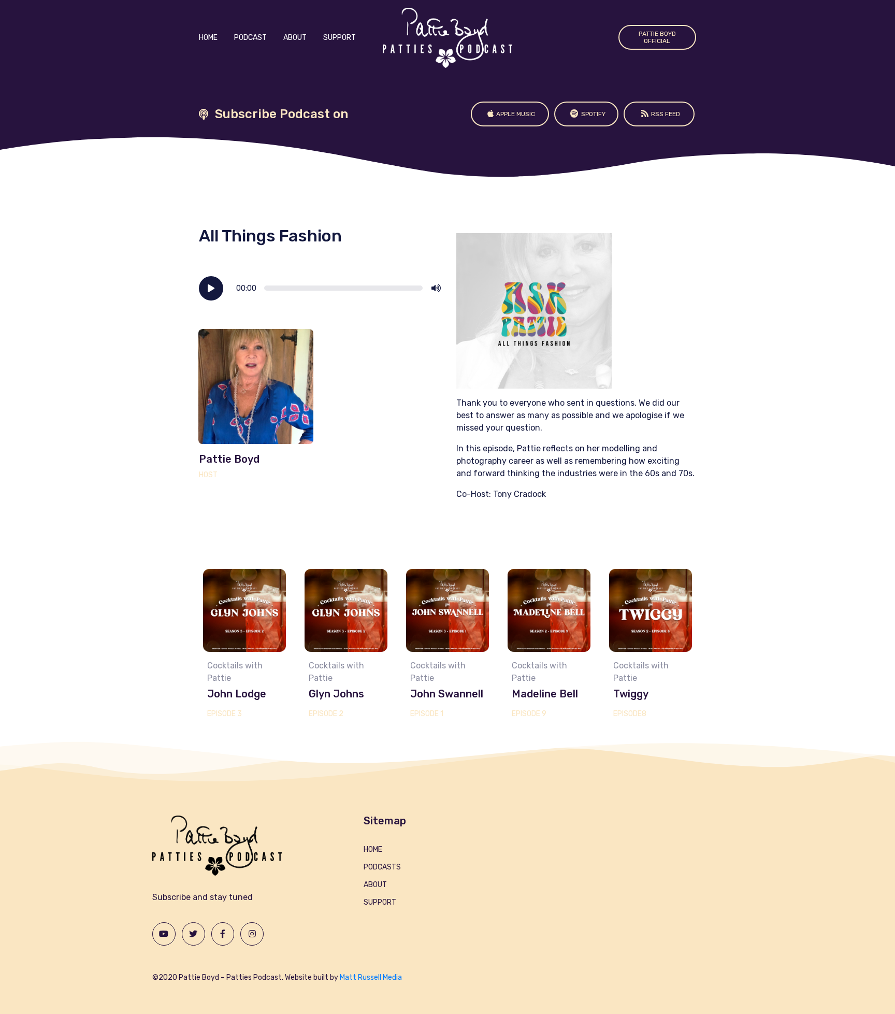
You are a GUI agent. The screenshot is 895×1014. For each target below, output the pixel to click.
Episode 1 (426, 713)
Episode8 (629, 713)
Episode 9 (529, 713)
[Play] (211, 288)
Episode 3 (224, 713)
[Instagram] (252, 934)
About (295, 37)
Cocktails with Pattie (235, 672)
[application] (320, 288)
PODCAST (250, 37)
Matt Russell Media (371, 977)
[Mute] (435, 288)
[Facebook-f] (223, 934)
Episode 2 (326, 713)
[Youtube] (164, 934)
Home (208, 37)
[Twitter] (193, 934)
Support (339, 37)
